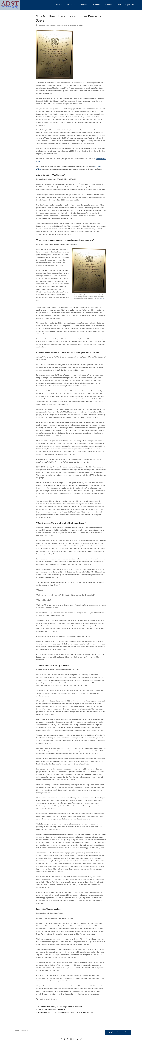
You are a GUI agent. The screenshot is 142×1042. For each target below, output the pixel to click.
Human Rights (71, 25)
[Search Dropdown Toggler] (139, 4)
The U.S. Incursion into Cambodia (51, 1009)
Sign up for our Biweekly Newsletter (118, 1032)
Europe (64, 25)
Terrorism (80, 25)
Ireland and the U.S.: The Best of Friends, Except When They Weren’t (65, 1012)
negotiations (43, 999)
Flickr (102, 298)
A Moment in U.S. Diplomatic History (50, 25)
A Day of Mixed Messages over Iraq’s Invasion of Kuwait (60, 1007)
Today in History (52, 999)
